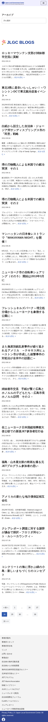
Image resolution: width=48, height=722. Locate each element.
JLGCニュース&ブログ (11, 689)
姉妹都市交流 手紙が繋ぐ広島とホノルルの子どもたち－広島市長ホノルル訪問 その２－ (23, 392)
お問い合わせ (7, 654)
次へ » (5, 621)
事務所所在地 (7, 646)
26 (29, 607)
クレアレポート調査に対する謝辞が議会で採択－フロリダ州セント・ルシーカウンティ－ (23, 532)
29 (12, 614)
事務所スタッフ (8, 642)
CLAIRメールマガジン (10, 701)
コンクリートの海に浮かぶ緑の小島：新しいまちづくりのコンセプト (23, 570)
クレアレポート (8, 705)
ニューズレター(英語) (10, 693)
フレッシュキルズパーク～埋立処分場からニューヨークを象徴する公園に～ (23, 311)
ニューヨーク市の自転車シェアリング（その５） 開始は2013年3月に (23, 276)
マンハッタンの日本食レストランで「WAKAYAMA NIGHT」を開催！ (23, 237)
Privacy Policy (7, 713)
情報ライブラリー (9, 685)
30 (20, 614)
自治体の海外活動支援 (10, 662)
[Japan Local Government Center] (13, 3)
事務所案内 (6, 638)
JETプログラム (8, 677)
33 (35, 614)
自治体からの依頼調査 (10, 666)
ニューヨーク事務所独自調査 (13, 709)
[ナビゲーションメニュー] (43, 3)
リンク (4, 650)
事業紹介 (5, 658)
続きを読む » (19, 77)
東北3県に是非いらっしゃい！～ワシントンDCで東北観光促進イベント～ (24, 91)
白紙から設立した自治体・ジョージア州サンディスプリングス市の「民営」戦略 (23, 130)
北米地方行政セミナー (10, 673)
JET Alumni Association (11, 681)
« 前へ (5, 607)
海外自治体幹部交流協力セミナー (15, 669)
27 (37, 607)
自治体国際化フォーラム (11, 697)
